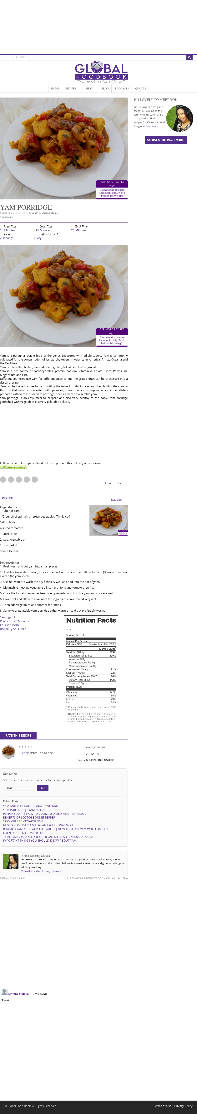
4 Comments (6, 216)
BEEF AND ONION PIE (12, 878)
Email (108, 483)
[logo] (101, 82)
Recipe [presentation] (7, 498)
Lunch (35, 212)
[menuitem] (55, 88)
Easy (39, 238)
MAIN (15, 625)
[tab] (7, 500)
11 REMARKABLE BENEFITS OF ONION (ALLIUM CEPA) (97, 878)
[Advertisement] (98, 27)
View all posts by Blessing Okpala (41, 871)
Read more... (153, 126)
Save (120, 483)
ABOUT (21, 57)
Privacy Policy (183, 1106)
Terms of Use (163, 1106)
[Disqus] (64, 932)
